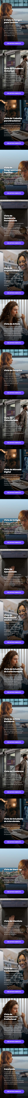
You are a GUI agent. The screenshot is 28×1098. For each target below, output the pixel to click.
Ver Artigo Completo (14, 43)
